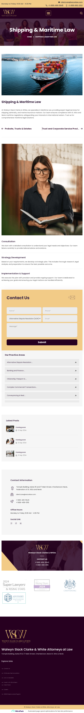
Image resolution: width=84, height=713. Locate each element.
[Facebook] (11, 523)
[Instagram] (16, 523)
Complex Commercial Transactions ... (22, 387)
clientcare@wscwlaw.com (26, 494)
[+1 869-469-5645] (12, 501)
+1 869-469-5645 (22, 500)
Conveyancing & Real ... (16, 395)
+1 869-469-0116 (22, 502)
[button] (48, 13)
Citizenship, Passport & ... (17, 379)
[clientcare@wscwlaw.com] (12, 494)
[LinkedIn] (21, 523)
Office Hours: (16, 509)
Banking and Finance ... (16, 370)
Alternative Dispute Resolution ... (20, 362)
